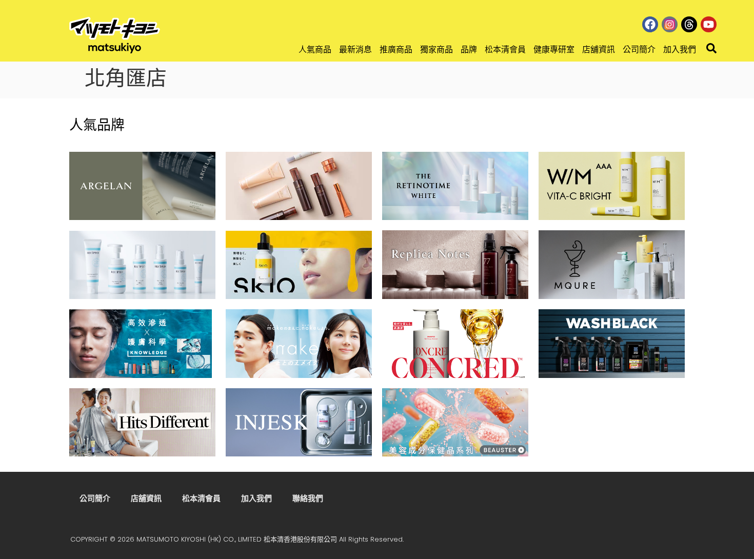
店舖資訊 (598, 49)
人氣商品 (315, 49)
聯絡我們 (307, 498)
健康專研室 (553, 49)
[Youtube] (709, 24)
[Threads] (689, 24)
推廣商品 (396, 49)
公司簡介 (639, 49)
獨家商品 (436, 49)
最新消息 (355, 49)
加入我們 (679, 49)
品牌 (469, 49)
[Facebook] (650, 24)
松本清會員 (505, 49)
